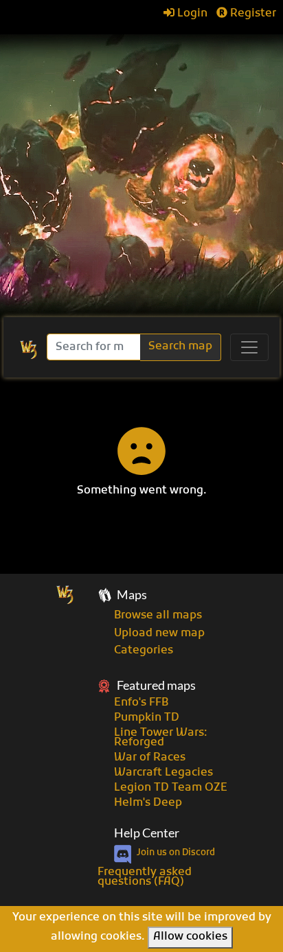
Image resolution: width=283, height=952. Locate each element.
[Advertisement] (141, 168)
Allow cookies (190, 937)
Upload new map (159, 633)
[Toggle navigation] (249, 347)
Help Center (146, 833)
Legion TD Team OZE (170, 788)
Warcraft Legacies (163, 773)
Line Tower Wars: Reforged (160, 738)
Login (190, 14)
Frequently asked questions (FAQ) (145, 877)
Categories (143, 651)
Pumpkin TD (146, 718)
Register (251, 14)
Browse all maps (158, 616)
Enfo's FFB (141, 703)
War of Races (149, 758)
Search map (180, 346)
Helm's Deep (148, 803)
